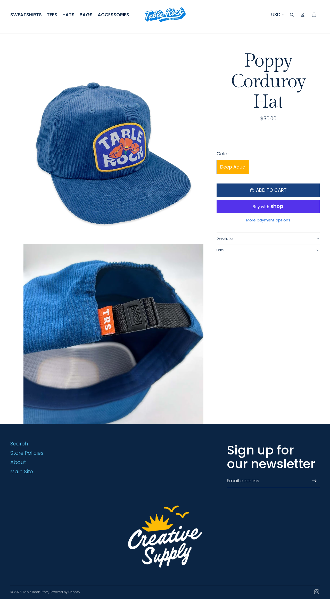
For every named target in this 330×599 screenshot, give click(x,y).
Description (225, 238)
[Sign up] (314, 480)
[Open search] (292, 14)
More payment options (268, 220)
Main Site (21, 471)
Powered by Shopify (65, 592)
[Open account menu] (302, 14)
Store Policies (26, 453)
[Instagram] (317, 592)
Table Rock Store (35, 592)
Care (220, 250)
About (18, 462)
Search (19, 443)
